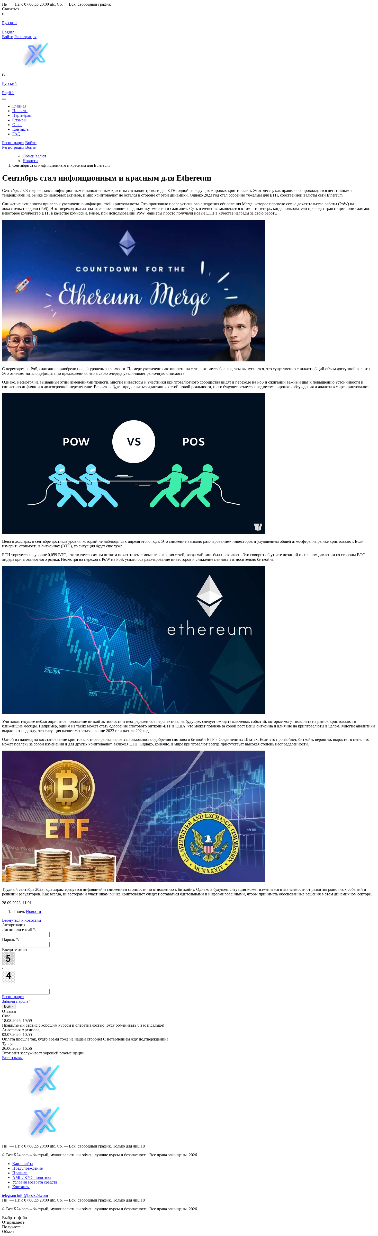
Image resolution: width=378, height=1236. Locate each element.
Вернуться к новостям (21, 920)
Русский (9, 23)
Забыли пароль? (16, 1001)
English (8, 32)
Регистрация (25, 36)
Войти (7, 36)
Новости (33, 911)
